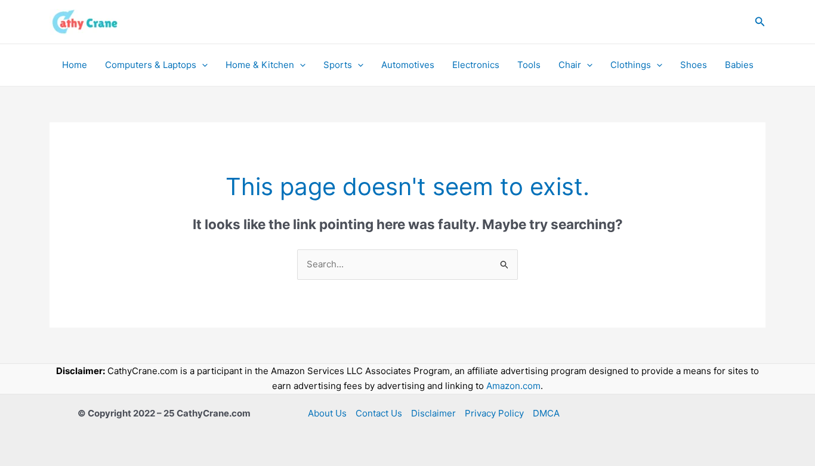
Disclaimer (433, 413)
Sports (337, 64)
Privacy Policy (494, 413)
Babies (739, 64)
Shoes (693, 64)
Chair (569, 64)
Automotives (407, 64)
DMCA (546, 413)
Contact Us (379, 413)
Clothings (630, 64)
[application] (202, 65)
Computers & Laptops (150, 64)
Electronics (475, 64)
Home (74, 64)
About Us (327, 413)
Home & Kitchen (260, 64)
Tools (529, 64)
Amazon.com (513, 385)
